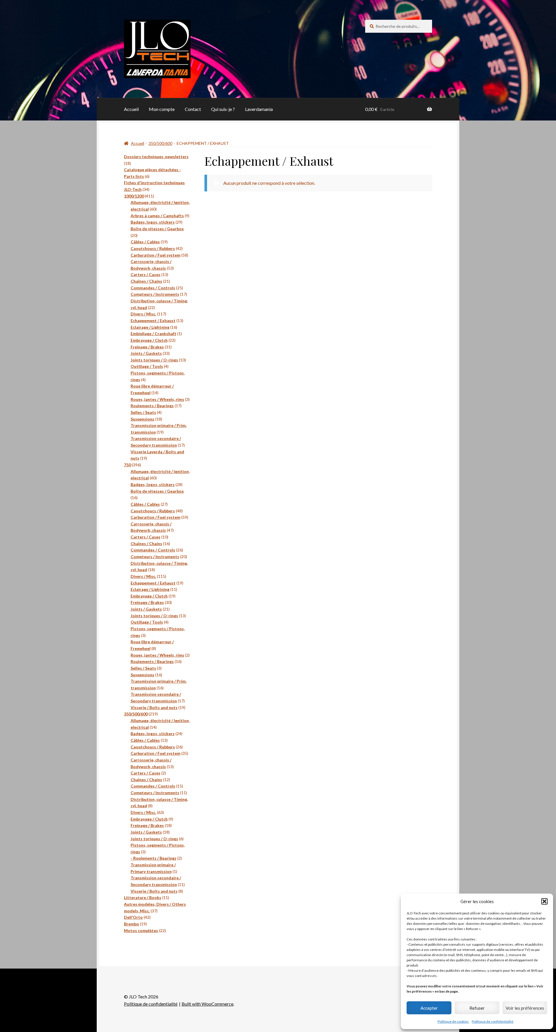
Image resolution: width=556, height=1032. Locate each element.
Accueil (131, 109)
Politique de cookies (453, 1021)
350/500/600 (160, 143)
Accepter (429, 1008)
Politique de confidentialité (492, 1021)
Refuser (477, 1008)
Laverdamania (259, 109)
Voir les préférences (525, 1008)
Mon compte (162, 109)
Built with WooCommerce (207, 1004)
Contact (193, 109)
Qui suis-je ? (223, 109)
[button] (544, 901)
